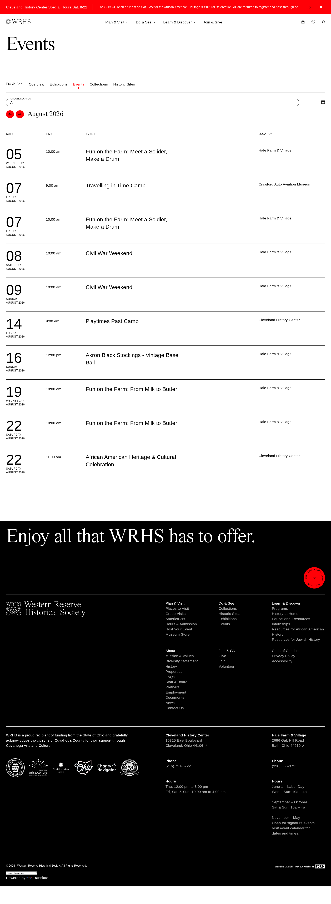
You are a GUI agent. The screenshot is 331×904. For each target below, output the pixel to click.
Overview (36, 84)
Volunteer (226, 666)
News (170, 703)
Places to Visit (177, 608)
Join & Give (212, 22)
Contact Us (175, 708)
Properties (174, 672)
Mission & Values (180, 656)
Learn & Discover (177, 22)
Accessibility (282, 661)
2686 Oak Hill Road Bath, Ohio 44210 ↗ (289, 740)
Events (78, 84)
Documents (175, 697)
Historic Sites (124, 84)
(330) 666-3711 (284, 766)
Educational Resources (291, 619)
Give (222, 656)
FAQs (170, 677)
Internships (281, 624)
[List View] (313, 102)
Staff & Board (176, 682)
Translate (40, 878)
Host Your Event (179, 629)
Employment (176, 692)
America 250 (176, 619)
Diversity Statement (182, 661)
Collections (99, 84)
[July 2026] (10, 114)
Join (222, 661)
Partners (172, 687)
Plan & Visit (114, 22)
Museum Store (178, 634)
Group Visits (176, 614)
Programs (280, 608)
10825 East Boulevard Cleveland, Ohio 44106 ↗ (187, 740)
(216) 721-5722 (178, 766)
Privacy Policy (283, 656)
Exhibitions (58, 84)
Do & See (144, 22)
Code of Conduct (286, 651)
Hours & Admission (181, 624)
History (171, 666)
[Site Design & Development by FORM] (300, 867)
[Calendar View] (323, 102)
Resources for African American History (298, 631)
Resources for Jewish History (296, 639)
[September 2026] (20, 114)
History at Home (285, 614)
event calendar (292, 828)
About (170, 651)
